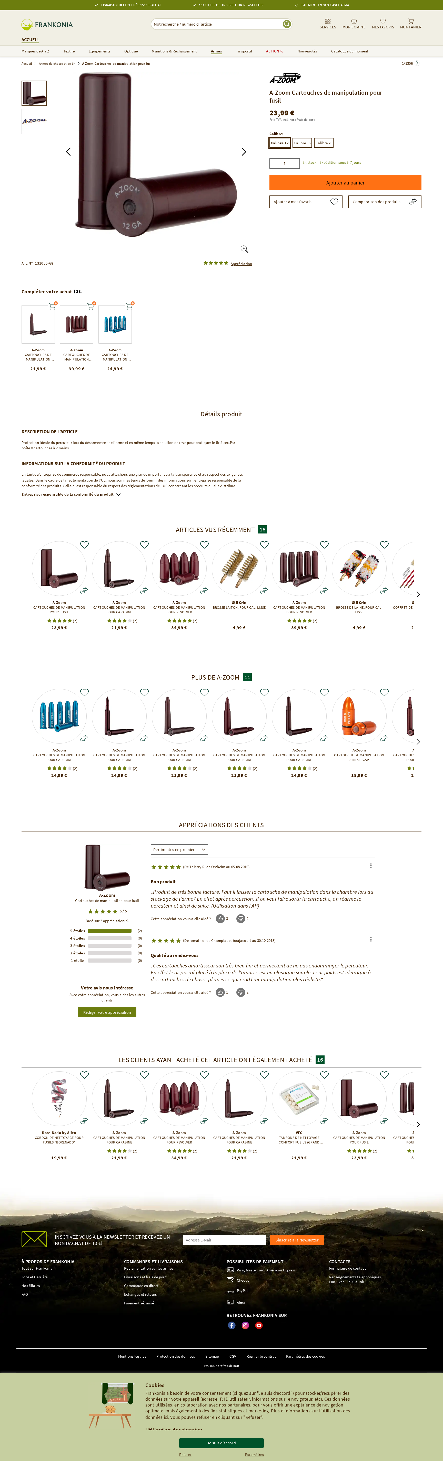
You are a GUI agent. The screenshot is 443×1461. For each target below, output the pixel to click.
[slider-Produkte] (38, 324)
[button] (68, 151)
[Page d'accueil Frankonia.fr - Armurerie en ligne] (49, 24)
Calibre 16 (302, 142)
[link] (328, 24)
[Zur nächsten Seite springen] (417, 63)
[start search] (287, 24)
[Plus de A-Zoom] (285, 77)
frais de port (306, 119)
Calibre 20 (324, 142)
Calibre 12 (280, 142)
